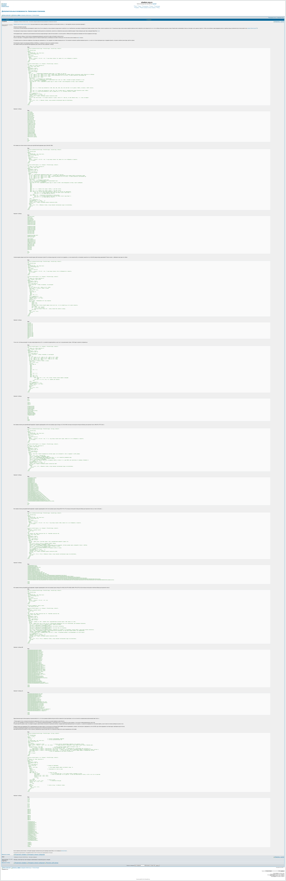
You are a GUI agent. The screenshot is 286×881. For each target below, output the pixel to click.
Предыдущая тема (272, 17)
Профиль (137, 7)
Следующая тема (280, 17)
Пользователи (145, 6)
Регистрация (157, 6)
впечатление (64, 850)
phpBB (141, 879)
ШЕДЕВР (154, 3)
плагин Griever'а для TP (252, 28)
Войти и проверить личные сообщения (148, 7)
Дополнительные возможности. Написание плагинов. (23, 11)
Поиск (140, 6)
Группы (151, 6)
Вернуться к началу (6, 854)
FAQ (136, 6)
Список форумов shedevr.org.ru (24, 15)
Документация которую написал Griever (22, 24)
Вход (158, 7)
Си (79, 37)
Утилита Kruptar (36, 15)
